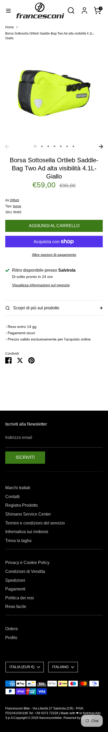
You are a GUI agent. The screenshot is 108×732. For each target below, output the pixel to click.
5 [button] (61, 146)
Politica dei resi (19, 598)
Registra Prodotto (21, 505)
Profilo (11, 637)
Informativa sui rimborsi (26, 531)
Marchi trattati (17, 487)
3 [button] (48, 146)
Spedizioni (15, 580)
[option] (54, 93)
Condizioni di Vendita (25, 571)
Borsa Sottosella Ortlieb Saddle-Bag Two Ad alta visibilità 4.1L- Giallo (49, 36)
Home (9, 27)
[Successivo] (101, 146)
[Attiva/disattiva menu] (8, 10)
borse (17, 206)
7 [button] (73, 146)
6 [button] (67, 146)
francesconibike (50, 718)
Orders (11, 629)
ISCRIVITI (25, 457)
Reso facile (15, 606)
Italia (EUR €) (22, 667)
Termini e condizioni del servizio (35, 523)
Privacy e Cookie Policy (27, 562)
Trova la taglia (18, 540)
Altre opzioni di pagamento (54, 255)
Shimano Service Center (28, 514)
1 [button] (35, 146)
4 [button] (54, 146)
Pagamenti (15, 589)
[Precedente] (7, 146)
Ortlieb (14, 200)
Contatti (12, 496)
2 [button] (42, 146)
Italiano (60, 667)
